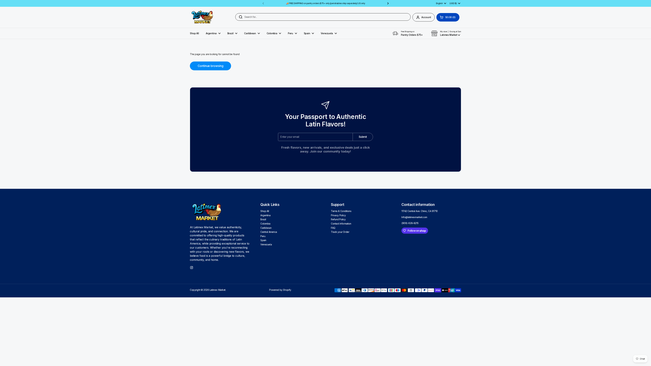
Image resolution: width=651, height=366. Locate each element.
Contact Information (341, 223)
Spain (263, 240)
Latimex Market (217, 289)
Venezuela (266, 244)
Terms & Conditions (341, 211)
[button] (447, 17)
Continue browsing (210, 66)
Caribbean (265, 227)
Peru (262, 236)
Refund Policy (338, 219)
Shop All (264, 211)
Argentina (265, 215)
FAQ (333, 227)
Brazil (263, 219)
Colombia (265, 223)
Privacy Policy (338, 215)
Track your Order (340, 231)
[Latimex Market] (202, 17)
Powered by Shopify (280, 289)
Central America (268, 231)
